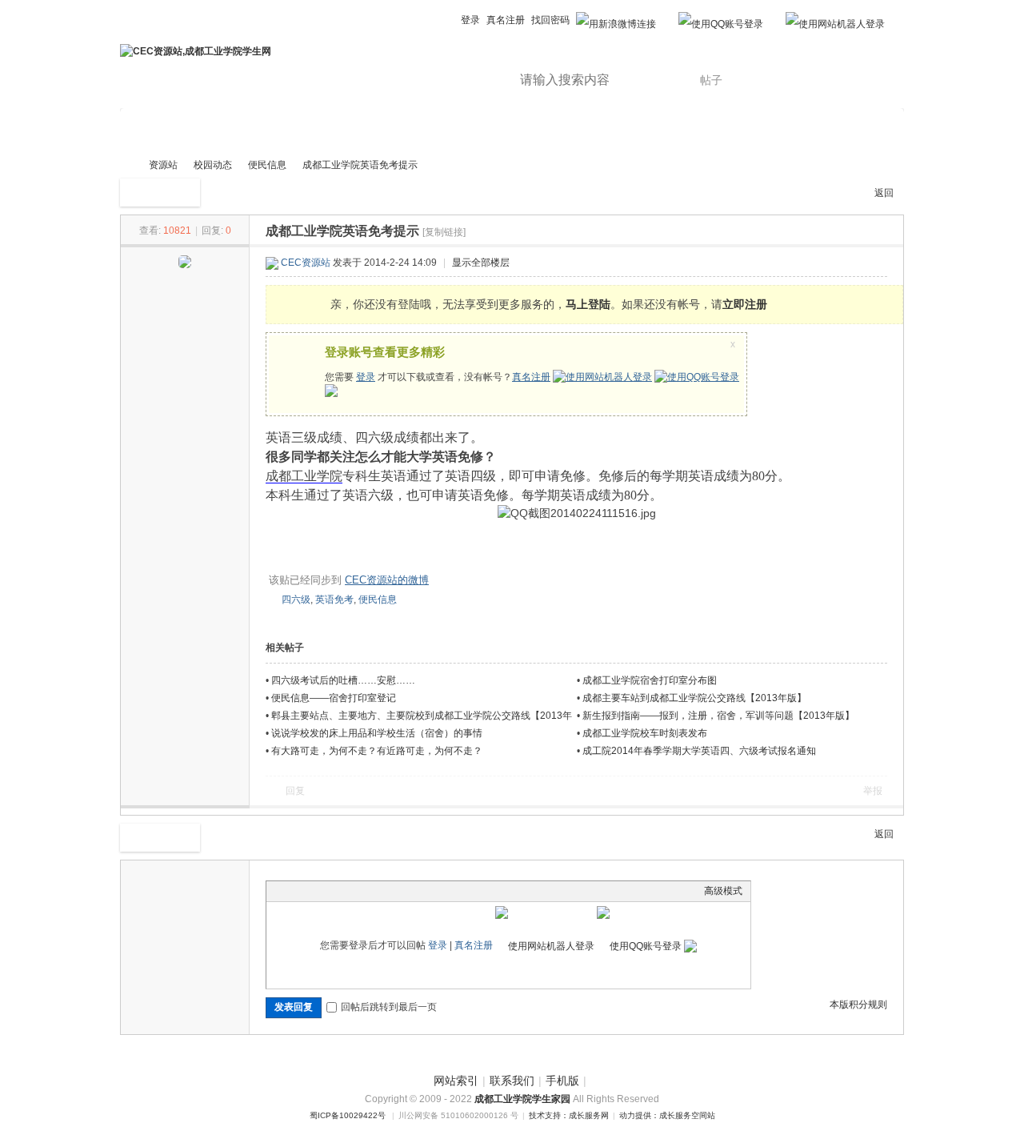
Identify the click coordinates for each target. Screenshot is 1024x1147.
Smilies (394, 891)
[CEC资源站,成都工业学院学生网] (195, 51)
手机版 (562, 1080)
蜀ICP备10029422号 (348, 1115)
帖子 (711, 80)
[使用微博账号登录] (616, 16)
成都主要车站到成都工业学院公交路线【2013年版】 (694, 698)
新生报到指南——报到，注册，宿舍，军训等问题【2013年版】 (718, 715)
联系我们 (512, 1080)
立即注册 (744, 304)
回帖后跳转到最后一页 (389, 1007)
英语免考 (334, 599)
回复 (295, 790)
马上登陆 (588, 304)
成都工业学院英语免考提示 (360, 164)
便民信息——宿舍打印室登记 (333, 698)
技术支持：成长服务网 (569, 1115)
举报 (872, 790)
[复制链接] (444, 232)
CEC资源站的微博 (387, 580)
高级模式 (723, 890)
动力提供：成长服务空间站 (667, 1115)
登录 (470, 20)
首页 (150, 130)
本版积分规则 (858, 1004)
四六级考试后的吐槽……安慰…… (343, 680)
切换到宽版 (422, 20)
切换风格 (446, 20)
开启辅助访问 (406, 11)
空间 (349, 130)
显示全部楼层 (481, 262)
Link (334, 891)
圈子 (288, 130)
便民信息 (267, 164)
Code (374, 891)
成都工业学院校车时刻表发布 (644, 733)
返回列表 (884, 197)
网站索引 (456, 1080)
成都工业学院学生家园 (523, 1099)
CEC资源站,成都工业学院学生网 (126, 165)
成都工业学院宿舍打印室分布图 (649, 680)
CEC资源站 (305, 262)
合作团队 (487, 130)
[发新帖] (160, 192)
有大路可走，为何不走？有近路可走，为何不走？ (376, 750)
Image (314, 891)
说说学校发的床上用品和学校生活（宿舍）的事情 (376, 733)
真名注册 (505, 20)
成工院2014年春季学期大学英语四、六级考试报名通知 (699, 750)
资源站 (219, 130)
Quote (354, 891)
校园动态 (213, 164)
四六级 (296, 599)
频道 (411, 130)
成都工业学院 (304, 476)
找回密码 (550, 20)
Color (294, 891)
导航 (563, 130)
